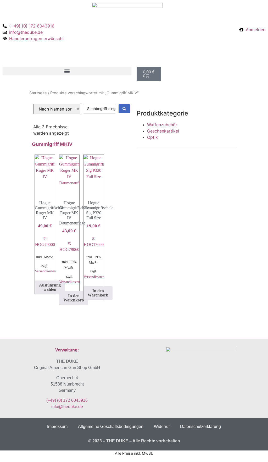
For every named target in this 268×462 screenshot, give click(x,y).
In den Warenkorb (73, 298)
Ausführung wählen (50, 287)
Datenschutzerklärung (200, 426)
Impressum (57, 426)
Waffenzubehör (162, 124)
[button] (67, 71)
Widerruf (162, 426)
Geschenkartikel (163, 131)
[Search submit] (124, 108)
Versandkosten (45, 271)
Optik (152, 137)
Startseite (38, 93)
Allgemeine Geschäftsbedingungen (110, 426)
